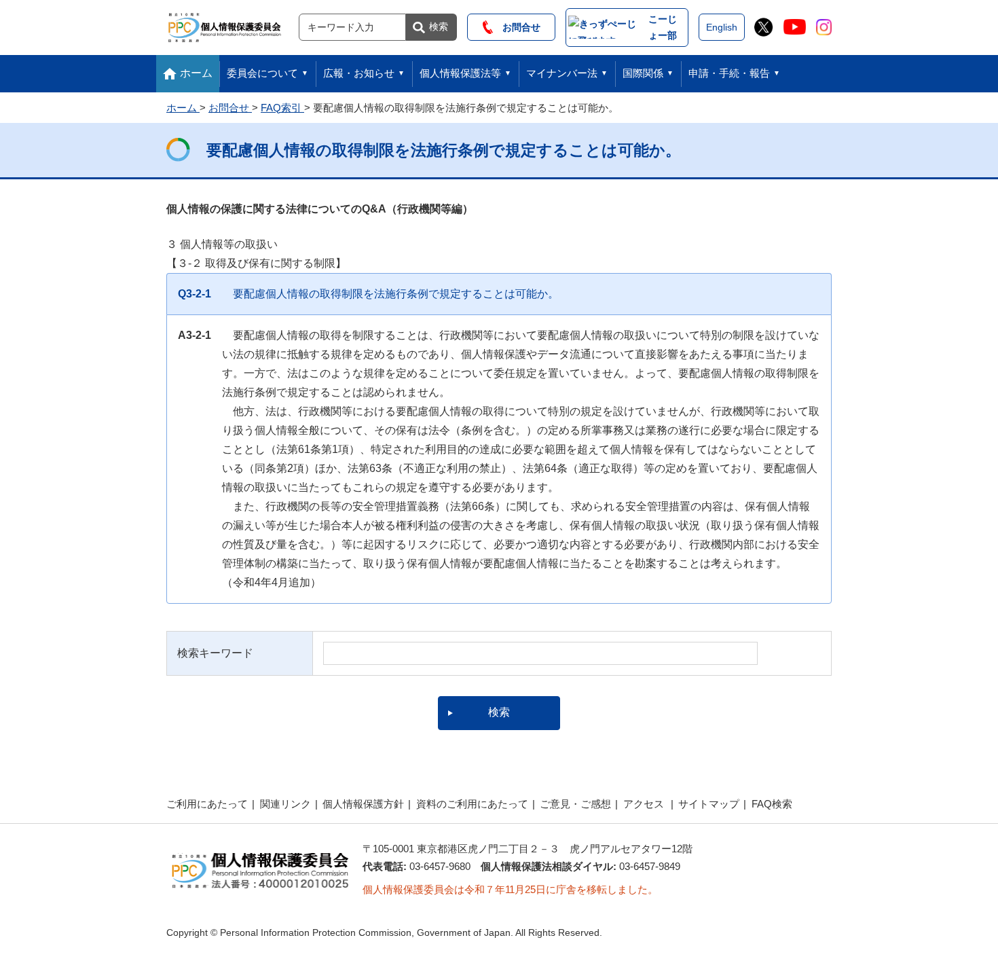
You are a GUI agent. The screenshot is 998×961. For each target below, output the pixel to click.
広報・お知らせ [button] (358, 73)
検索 (438, 26)
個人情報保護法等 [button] (460, 73)
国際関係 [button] (643, 73)
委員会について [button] (262, 73)
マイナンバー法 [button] (561, 73)
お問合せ (516, 27)
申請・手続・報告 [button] (729, 73)
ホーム (196, 73)
